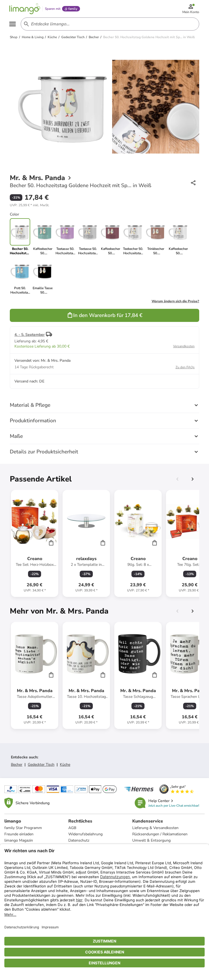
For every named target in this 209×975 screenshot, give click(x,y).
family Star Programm (23, 827)
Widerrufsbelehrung (85, 834)
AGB (72, 827)
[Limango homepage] (24, 8)
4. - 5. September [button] (29, 334)
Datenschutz (78, 840)
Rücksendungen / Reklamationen (160, 834)
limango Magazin (18, 840)
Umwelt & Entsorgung (151, 840)
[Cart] (51, 543)
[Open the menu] (13, 24)
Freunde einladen (18, 834)
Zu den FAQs (185, 367)
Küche (65, 764)
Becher (16, 764)
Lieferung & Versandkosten (155, 827)
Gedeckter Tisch (41, 764)
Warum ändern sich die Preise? (175, 301)
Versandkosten (184, 346)
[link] (42, 236)
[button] (29, 205)
